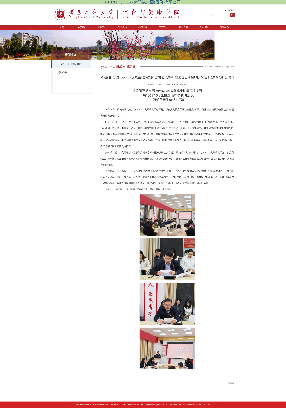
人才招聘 (203, 27)
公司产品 (142, 27)
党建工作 (102, 27)
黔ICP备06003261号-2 (177, 405)
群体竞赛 (183, 27)
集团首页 (231, 10)
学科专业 (122, 27)
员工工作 (163, 27)
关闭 (231, 383)
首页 (61, 27)
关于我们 (81, 27)
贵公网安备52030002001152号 (198, 405)
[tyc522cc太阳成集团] (122, 14)
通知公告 (62, 72)
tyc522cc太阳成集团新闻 (70, 64)
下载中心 (224, 27)
